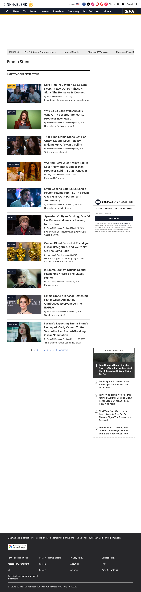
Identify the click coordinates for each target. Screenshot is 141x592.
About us (74, 564)
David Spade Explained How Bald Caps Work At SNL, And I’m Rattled (114, 384)
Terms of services (121, 223)
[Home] (7, 11)
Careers (42, 564)
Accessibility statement (18, 564)
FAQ (104, 564)
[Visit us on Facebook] (84, 4)
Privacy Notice (124, 225)
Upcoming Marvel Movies (128, 52)
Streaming (73, 11)
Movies (34, 11)
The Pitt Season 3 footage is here (40, 52)
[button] (132, 4)
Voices (45, 11)
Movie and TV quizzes (98, 52)
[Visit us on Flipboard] (101, 4)
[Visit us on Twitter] (88, 4)
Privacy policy (76, 557)
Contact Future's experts (50, 557)
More (107, 11)
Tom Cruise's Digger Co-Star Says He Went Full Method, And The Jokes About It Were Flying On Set (115, 369)
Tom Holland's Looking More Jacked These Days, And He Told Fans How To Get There (114, 430)
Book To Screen (91, 11)
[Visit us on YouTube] (97, 4)
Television (13, 324)
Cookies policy (108, 557)
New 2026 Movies (72, 52)
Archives (63, 350)
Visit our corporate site (110, 537)
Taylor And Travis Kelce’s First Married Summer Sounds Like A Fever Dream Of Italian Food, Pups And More (115, 399)
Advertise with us (110, 570)
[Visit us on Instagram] (92, 4)
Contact (42, 570)
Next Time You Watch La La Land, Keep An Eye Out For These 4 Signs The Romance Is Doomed (115, 415)
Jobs (10, 570)
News (16, 11)
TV (24, 11)
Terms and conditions (18, 557)
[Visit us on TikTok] (106, 4)
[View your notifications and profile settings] (123, 4)
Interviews (58, 11)
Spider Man (13, 164)
